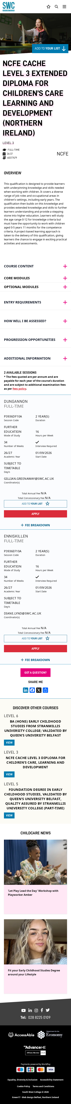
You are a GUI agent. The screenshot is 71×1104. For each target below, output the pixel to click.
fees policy (19, 389)
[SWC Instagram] (36, 1010)
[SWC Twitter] (48, 1010)
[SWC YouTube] (23, 1010)
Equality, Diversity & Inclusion (22, 1079)
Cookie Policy (23, 1086)
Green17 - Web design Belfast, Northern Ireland (35, 1097)
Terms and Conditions (43, 1086)
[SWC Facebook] (42, 1010)
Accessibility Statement (51, 1079)
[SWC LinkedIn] (30, 1010)
